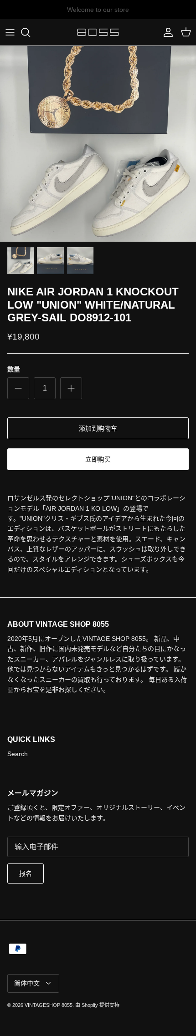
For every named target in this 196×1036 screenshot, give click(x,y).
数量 (13, 369)
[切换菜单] (10, 32)
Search (17, 753)
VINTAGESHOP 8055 (48, 1005)
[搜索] (30, 32)
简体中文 (27, 983)
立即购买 (98, 459)
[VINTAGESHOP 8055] (98, 32)
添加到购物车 (98, 428)
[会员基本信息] (166, 32)
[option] (98, 144)
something (106, 13)
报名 (25, 873)
